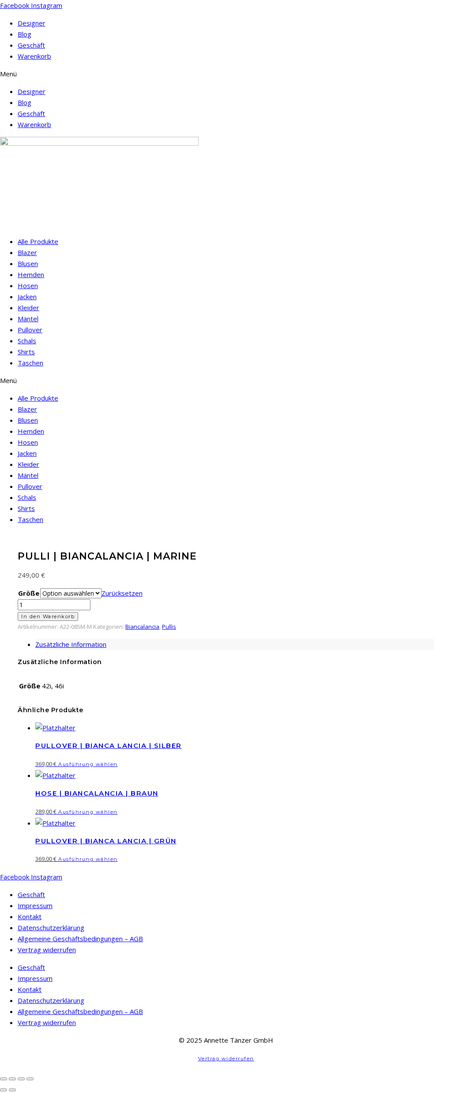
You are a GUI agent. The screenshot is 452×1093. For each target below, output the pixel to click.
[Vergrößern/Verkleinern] (3, 1079)
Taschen (30, 362)
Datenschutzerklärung (51, 927)
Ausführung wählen (88, 764)
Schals (27, 340)
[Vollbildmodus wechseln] (12, 1079)
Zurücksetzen (122, 593)
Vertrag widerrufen (47, 949)
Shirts (26, 351)
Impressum (35, 905)
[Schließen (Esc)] (30, 1079)
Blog (24, 34)
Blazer (27, 252)
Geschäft (31, 45)
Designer (31, 23)
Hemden (31, 274)
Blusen (28, 263)
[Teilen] (21, 1079)
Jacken (27, 296)
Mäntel (28, 318)
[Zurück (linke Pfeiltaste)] (3, 1090)
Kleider (28, 307)
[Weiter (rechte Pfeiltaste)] (12, 1090)
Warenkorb (34, 56)
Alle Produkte (38, 241)
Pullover (30, 329)
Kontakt (29, 916)
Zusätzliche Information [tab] (70, 644)
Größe (28, 593)
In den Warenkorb (48, 616)
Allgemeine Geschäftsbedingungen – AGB (80, 938)
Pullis (169, 627)
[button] (226, 73)
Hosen (28, 285)
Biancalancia (142, 627)
